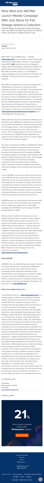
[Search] (41, 3)
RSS (22, 477)
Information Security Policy (32, 474)
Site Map (16, 477)
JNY (13, 64)
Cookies (28, 477)
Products (21, 457)
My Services (21, 462)
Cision (26, 480)
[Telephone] (37, 3)
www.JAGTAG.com (20, 283)
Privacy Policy (17, 474)
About (21, 460)
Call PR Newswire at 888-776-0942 (22, 467)
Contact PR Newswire (22, 455)
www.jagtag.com (8, 59)
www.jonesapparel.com (29, 295)
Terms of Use (6, 474)
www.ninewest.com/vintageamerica (15, 252)
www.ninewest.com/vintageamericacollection (18, 111)
